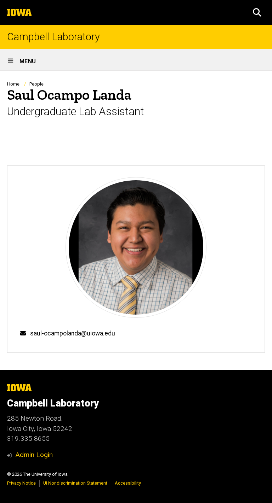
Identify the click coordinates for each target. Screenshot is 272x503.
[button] (257, 12)
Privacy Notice (21, 483)
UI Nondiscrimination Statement (75, 483)
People (36, 84)
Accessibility (128, 483)
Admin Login (34, 455)
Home (13, 84)
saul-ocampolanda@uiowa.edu (72, 333)
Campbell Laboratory (53, 37)
